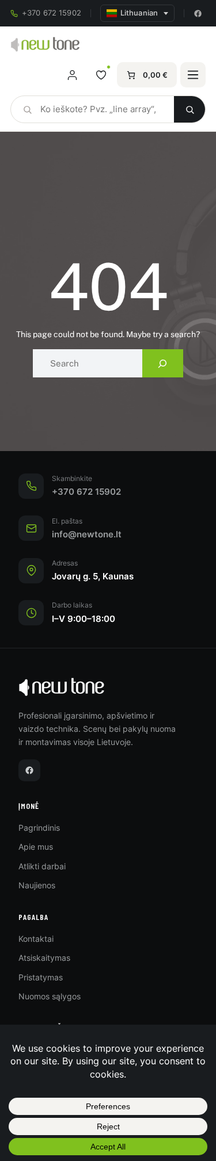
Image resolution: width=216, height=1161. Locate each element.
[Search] (162, 363)
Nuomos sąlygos (49, 996)
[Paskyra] (72, 74)
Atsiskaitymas (44, 958)
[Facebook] (198, 13)
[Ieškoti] (189, 109)
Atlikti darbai (42, 866)
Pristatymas (40, 977)
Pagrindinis (39, 827)
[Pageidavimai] (100, 74)
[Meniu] (193, 74)
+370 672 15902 (51, 13)
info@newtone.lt (87, 534)
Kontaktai (36, 939)
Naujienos (36, 885)
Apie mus (35, 846)
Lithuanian (139, 13)
